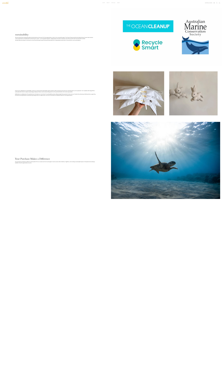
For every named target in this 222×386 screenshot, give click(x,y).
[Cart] (219, 3)
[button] (104, 3)
